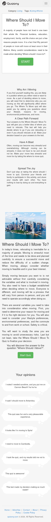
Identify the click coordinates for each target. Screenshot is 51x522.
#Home (39, 10)
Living (19, 10)
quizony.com (12, 516)
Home (7, 510)
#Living (33, 10)
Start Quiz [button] (25, 355)
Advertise (16, 510)
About (35, 510)
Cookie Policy (29, 512)
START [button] (25, 61)
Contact (26, 510)
